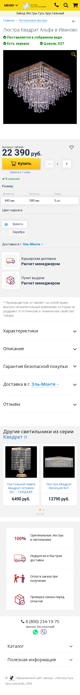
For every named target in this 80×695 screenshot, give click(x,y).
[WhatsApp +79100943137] (35, 632)
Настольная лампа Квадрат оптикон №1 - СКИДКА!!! (21, 488)
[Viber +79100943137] (44, 632)
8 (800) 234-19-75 (42, 624)
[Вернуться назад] (74, 21)
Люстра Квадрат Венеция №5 (59, 486)
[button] (40, 510)
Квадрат (13, 437)
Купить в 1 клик (20, 172)
